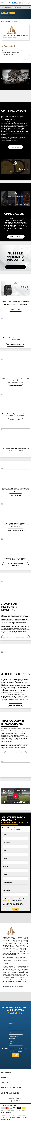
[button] (14, 87)
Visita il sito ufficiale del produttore (12, 986)
